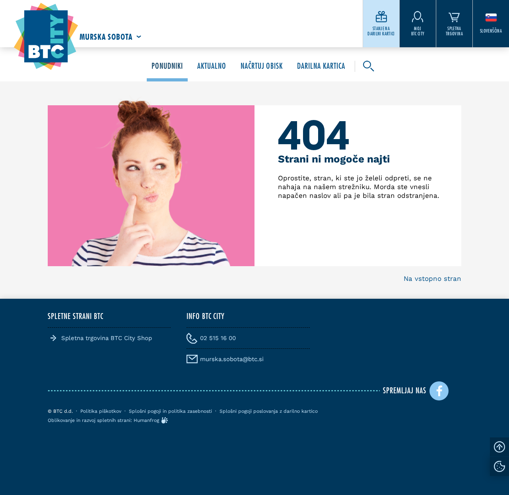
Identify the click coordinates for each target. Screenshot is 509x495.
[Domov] (46, 37)
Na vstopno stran (432, 278)
